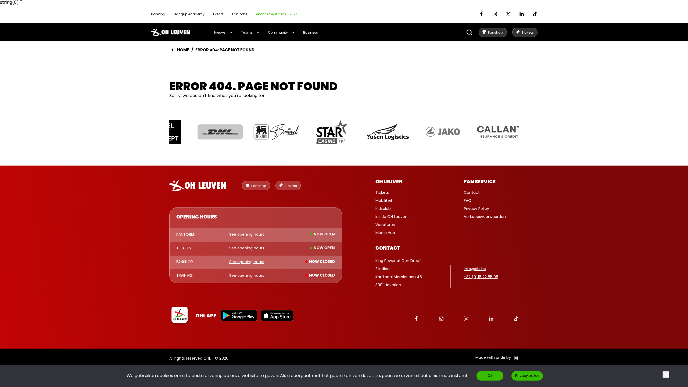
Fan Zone (239, 14)
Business (310, 32)
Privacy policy (527, 375)
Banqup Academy (189, 14)
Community (278, 32)
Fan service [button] (480, 182)
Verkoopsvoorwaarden (485, 216)
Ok (490, 375)
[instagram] (494, 14)
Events (218, 14)
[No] (665, 374)
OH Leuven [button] (389, 182)
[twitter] (508, 14)
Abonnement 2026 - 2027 (276, 14)
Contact (472, 192)
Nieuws (220, 32)
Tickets (382, 192)
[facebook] (481, 14)
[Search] (469, 32)
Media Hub (385, 232)
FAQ (467, 200)
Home (183, 50)
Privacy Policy (476, 208)
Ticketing (157, 14)
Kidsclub (383, 208)
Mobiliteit (383, 200)
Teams (247, 32)
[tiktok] (535, 14)
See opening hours (246, 234)
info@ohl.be (475, 268)
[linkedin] (521, 14)
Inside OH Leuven (391, 216)
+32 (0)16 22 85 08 (481, 277)
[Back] (172, 49)
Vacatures (385, 224)
